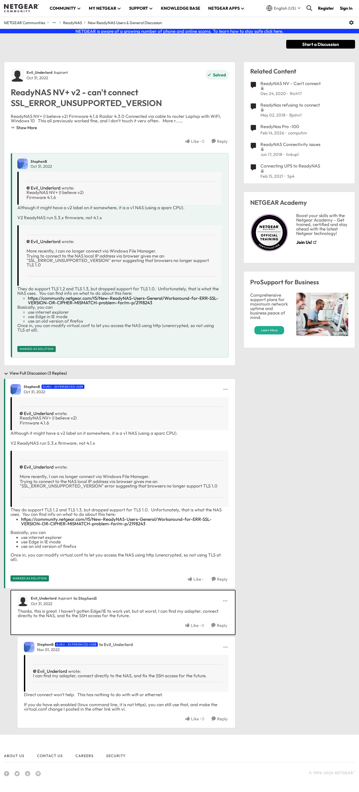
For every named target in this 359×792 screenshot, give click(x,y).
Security (116, 755)
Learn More (269, 330)
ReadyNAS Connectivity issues (290, 144)
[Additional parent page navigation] (54, 22)
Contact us (50, 755)
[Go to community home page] (21, 8)
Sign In (346, 8)
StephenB (38, 161)
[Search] (309, 8)
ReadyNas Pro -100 (279, 126)
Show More (26, 127)
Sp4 (291, 176)
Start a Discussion (320, 44)
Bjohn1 (295, 115)
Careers (84, 755)
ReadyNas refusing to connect (290, 105)
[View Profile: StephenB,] (22, 164)
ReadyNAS (72, 22)
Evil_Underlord (39, 72)
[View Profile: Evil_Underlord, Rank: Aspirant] (17, 75)
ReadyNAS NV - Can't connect (290, 83)
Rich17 (296, 93)
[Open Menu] (351, 22)
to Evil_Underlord (116, 644)
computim (297, 133)
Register (326, 8)
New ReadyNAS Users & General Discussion (125, 22)
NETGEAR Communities (24, 22)
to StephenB (85, 598)
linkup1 (292, 154)
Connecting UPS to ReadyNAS (290, 166)
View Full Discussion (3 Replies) (38, 373)
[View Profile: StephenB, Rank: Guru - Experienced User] (16, 389)
